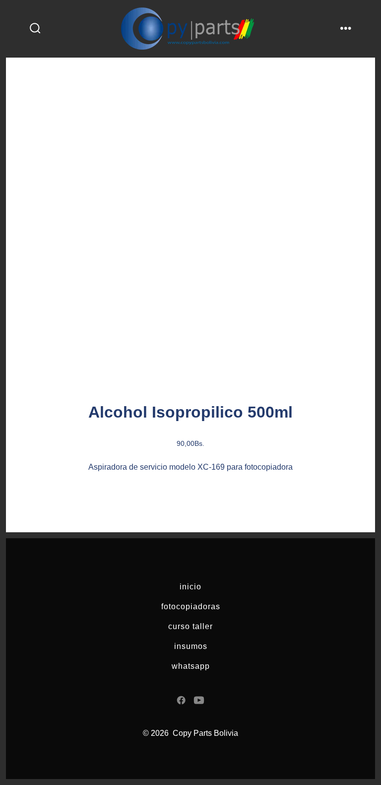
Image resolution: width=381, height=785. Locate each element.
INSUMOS (190, 646)
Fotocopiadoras (190, 606)
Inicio (190, 586)
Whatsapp (191, 666)
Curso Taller (190, 626)
